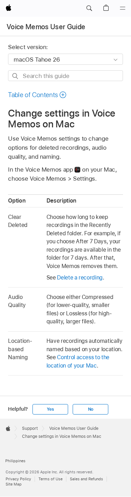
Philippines (15, 460)
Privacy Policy (18, 478)
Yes (50, 409)
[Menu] (122, 8)
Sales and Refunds (86, 478)
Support (30, 428)
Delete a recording (80, 277)
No (91, 409)
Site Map (14, 484)
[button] (89, 8)
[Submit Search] (15, 76)
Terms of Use (50, 478)
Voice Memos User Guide (46, 27)
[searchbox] (65, 75)
